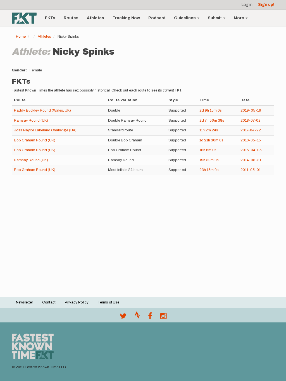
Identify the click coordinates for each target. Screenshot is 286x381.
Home (21, 36)
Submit (215, 18)
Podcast (157, 18)
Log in (247, 5)
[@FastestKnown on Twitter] (123, 317)
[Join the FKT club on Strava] (137, 317)
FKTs (50, 18)
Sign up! (266, 5)
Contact (49, 302)
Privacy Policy (77, 302)
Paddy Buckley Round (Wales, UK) (42, 110)
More (239, 18)
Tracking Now (126, 18)
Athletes (95, 18)
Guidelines (185, 18)
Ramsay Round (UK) (31, 120)
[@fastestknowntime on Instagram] (163, 317)
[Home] (26, 18)
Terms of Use (108, 302)
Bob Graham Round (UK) (34, 140)
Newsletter (24, 302)
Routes (71, 18)
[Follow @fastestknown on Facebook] (150, 317)
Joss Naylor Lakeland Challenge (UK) (45, 130)
